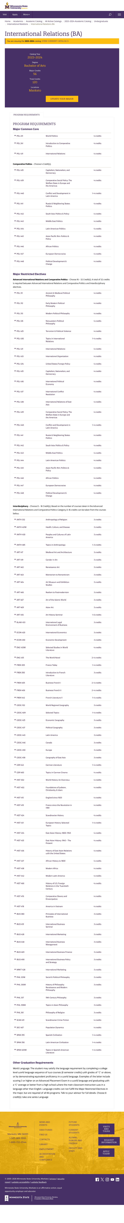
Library (43, 1144)
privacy (53, 1179)
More (25, 14)
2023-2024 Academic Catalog (78, 21)
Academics (18, 21)
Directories (45, 1130)
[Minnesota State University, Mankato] (18, 1125)
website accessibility (21, 1182)
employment (46, 1149)
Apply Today (106, 1152)
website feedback (38, 1182)
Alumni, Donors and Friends (75, 1140)
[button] (62, 136)
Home (7, 21)
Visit (5, 14)
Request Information (109, 1141)
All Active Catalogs (53, 21)
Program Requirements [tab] (26, 115)
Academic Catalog (34, 21)
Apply (15, 14)
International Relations (17, 24)
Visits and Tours (106, 1128)
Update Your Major (61, 99)
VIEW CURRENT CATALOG (54, 41)
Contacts (44, 1139)
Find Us (43, 1134)
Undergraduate (101, 21)
